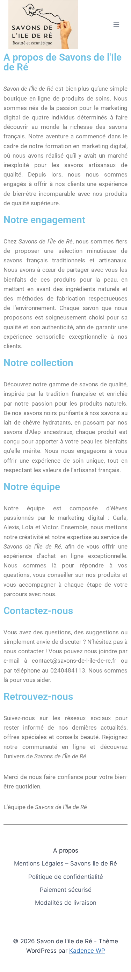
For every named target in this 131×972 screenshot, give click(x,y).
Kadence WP (87, 950)
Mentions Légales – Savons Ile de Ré (65, 863)
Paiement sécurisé (66, 889)
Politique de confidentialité (65, 876)
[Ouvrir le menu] (116, 24)
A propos (65, 850)
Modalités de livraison (65, 902)
